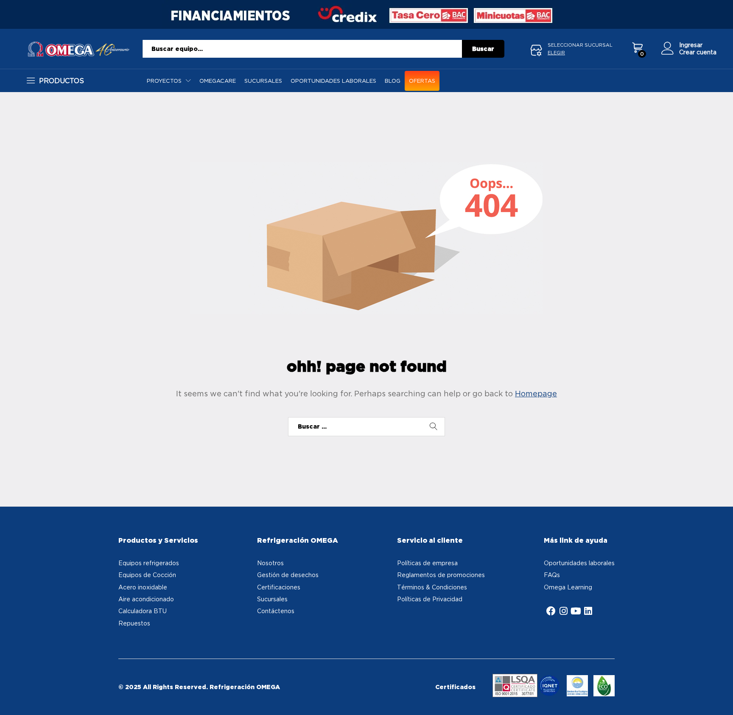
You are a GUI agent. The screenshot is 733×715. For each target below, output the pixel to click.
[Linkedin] (588, 611)
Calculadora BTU (142, 611)
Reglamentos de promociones (441, 575)
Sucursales (263, 81)
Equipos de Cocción (147, 575)
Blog (392, 81)
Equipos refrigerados (148, 563)
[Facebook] (551, 611)
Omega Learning (568, 587)
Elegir (556, 52)
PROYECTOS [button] (164, 81)
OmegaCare (217, 81)
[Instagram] (563, 611)
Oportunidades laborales (333, 81)
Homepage (536, 394)
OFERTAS (422, 81)
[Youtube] (576, 611)
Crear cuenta (697, 52)
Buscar (483, 48)
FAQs (552, 575)
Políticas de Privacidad (429, 599)
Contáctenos (275, 611)
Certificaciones (278, 587)
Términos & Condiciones (432, 587)
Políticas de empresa (427, 563)
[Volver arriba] (721, 698)
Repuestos (134, 623)
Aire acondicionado (146, 599)
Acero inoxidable (142, 587)
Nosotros (270, 563)
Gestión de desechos (288, 575)
